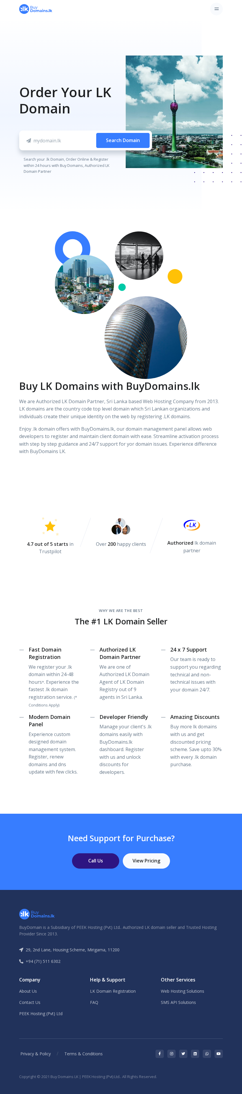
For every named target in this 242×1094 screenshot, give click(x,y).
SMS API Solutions (178, 1002)
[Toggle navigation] (216, 9)
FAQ (94, 1002)
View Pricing (146, 860)
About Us (28, 991)
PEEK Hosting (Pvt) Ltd (41, 1013)
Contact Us (29, 1002)
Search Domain (123, 140)
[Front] (35, 8)
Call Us (95, 860)
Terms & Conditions (83, 1053)
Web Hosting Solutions (182, 991)
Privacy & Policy (35, 1053)
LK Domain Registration (113, 991)
